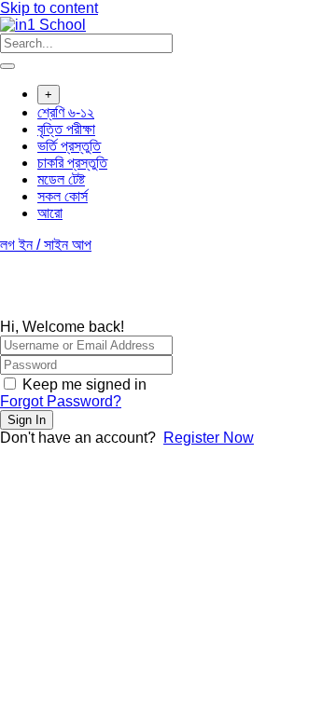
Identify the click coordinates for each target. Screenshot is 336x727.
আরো (50, 213)
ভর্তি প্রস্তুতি (69, 146)
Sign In (26, 420)
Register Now (208, 438)
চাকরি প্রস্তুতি (72, 163)
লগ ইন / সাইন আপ (45, 245)
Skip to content (49, 8)
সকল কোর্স (62, 196)
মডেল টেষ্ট (61, 179)
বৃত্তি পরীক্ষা (66, 129)
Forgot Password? (60, 401)
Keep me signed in (84, 384)
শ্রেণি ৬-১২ (65, 112)
